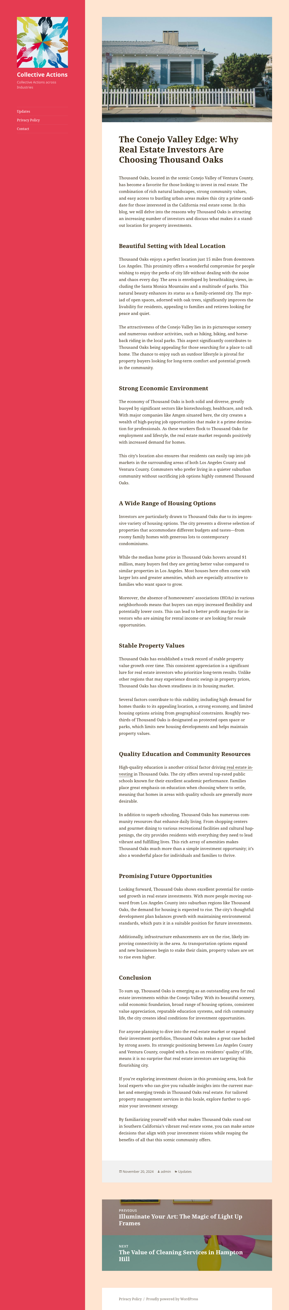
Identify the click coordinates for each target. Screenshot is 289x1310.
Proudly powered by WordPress (172, 1299)
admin (166, 1171)
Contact (23, 128)
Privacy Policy (28, 120)
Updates (23, 111)
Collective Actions (42, 74)
